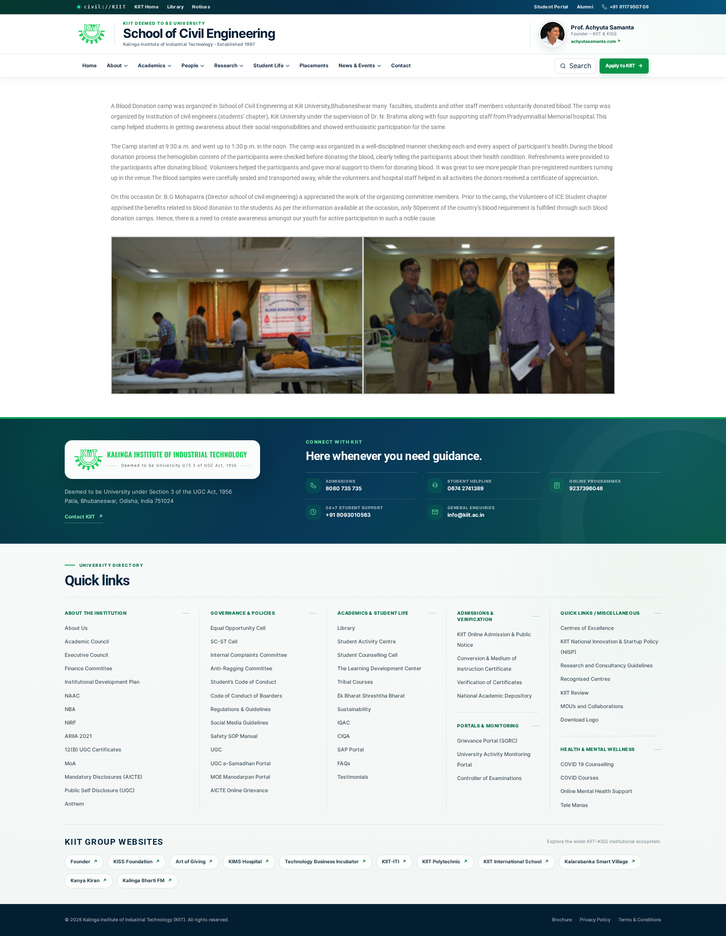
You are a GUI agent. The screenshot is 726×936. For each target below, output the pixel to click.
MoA (70, 763)
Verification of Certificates (489, 682)
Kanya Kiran (85, 880)
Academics (152, 65)
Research (225, 65)
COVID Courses (579, 778)
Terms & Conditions (639, 920)
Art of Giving (190, 862)
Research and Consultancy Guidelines (606, 665)
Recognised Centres (585, 679)
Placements (314, 65)
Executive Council (86, 655)
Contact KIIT (84, 516)
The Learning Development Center (379, 668)
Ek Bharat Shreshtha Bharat (371, 696)
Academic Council (87, 641)
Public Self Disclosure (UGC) (100, 790)
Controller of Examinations (489, 778)
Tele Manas (574, 805)
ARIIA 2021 (78, 736)
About (114, 65)
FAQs (343, 763)
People (190, 65)
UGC (216, 749)
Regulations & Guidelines (240, 709)
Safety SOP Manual (234, 736)
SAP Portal (350, 749)
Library (175, 7)
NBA (70, 709)
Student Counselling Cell (367, 655)
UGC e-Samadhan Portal (240, 763)
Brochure (562, 920)
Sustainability (354, 709)
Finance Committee (88, 668)
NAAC (72, 696)
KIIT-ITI (390, 862)
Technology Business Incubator (322, 862)
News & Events (357, 65)
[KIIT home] (162, 459)
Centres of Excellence (587, 628)
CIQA (343, 736)
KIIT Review (574, 693)
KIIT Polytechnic (441, 862)
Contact (401, 65)
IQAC (343, 722)
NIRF (70, 722)
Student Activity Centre (366, 641)
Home (89, 65)
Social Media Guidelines (239, 722)
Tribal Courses (355, 682)
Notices (201, 7)
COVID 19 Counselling (587, 764)
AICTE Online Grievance (239, 790)
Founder (80, 862)
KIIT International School (513, 862)
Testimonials (352, 777)
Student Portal (551, 7)
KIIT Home (146, 7)
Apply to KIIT (624, 66)
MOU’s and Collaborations (591, 706)
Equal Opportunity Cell (238, 628)
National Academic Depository (494, 696)
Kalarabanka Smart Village (596, 862)
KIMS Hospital (245, 862)
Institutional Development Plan (102, 682)
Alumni (585, 7)
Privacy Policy (595, 920)
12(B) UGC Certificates (93, 749)
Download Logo (579, 720)
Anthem (74, 804)
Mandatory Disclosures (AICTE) (103, 777)
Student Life (268, 65)
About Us (76, 628)
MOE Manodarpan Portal (240, 777)
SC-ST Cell (223, 641)
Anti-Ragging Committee (241, 668)
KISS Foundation (133, 862)
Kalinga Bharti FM (144, 880)
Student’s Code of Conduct (243, 682)
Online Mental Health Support (596, 791)
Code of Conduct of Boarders (246, 696)
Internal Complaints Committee (248, 655)
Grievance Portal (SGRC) (487, 741)
